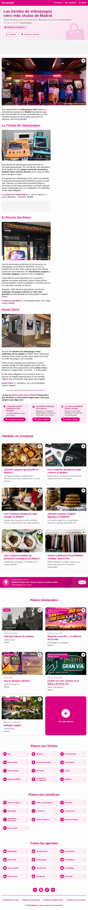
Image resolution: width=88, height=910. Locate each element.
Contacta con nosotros (76, 900)
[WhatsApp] (35, 890)
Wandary (34, 905)
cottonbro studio (72, 103)
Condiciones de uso (11, 900)
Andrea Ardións (26, 23)
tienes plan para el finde (24, 395)
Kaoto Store (7, 383)
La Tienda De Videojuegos (15, 194)
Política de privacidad (31, 900)
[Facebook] (47, 890)
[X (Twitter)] (53, 890)
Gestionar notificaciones (53, 900)
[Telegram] (41, 890)
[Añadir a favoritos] (83, 61)
